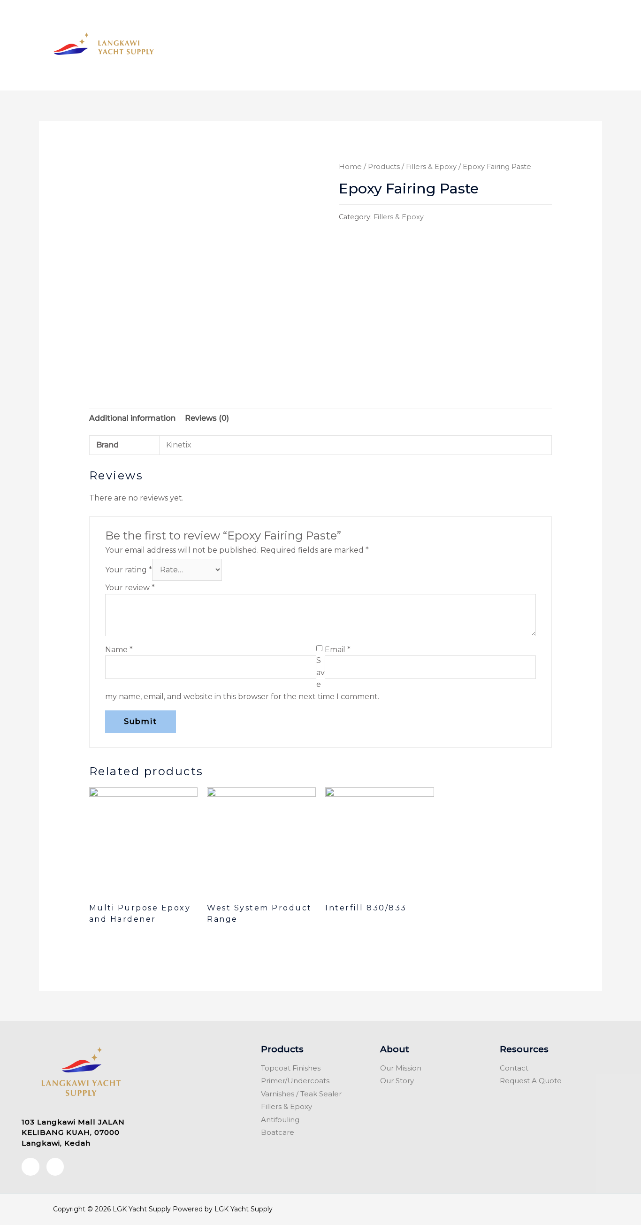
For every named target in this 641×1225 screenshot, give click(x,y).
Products (384, 166)
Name (119, 649)
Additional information (132, 418)
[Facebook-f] (30, 1167)
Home (350, 166)
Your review (130, 587)
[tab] (132, 418)
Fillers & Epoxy (431, 166)
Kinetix (178, 444)
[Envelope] (55, 1167)
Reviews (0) (207, 418)
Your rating (128, 569)
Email (338, 649)
